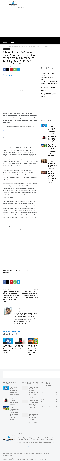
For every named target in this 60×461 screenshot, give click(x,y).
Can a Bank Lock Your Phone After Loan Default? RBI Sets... (52, 163)
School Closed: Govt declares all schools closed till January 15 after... (33, 405)
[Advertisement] (21, 10)
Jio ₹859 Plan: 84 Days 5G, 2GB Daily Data (20, 347)
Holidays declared (19, 270)
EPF (40, 39)
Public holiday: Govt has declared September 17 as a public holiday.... (33, 391)
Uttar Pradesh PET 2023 (8, 272)
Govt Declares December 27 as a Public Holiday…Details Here (33, 417)
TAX (37, 39)
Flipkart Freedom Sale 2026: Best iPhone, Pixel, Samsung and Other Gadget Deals (33, 349)
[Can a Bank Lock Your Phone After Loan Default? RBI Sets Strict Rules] (44, 161)
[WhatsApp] (15, 69)
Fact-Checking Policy (17, 453)
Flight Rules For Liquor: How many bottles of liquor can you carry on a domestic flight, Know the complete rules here (11, 296)
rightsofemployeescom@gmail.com (32, 446)
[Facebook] (4, 69)
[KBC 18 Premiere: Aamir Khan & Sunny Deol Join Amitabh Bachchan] (44, 173)
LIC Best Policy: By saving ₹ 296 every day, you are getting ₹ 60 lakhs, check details (30, 294)
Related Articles (11, 331)
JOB (43, 39)
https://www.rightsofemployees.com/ (21, 311)
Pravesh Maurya (8, 66)
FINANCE (27, 39)
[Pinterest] (11, 69)
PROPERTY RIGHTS (19, 39)
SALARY (33, 39)
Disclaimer (47, 452)
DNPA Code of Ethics (7, 453)
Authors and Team (8, 42)
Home (4, 46)
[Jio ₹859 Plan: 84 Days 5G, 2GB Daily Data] (20, 341)
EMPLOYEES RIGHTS (8, 39)
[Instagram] (17, 324)
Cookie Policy (31, 452)
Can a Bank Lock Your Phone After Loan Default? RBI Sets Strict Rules (48, 89)
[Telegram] (18, 69)
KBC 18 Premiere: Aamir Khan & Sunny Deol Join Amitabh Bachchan (48, 94)
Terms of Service (46, 453)
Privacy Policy (39, 453)
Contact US (24, 452)
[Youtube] (26, 324)
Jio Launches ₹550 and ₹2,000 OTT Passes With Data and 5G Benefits (8, 348)
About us (9, 452)
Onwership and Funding (29, 453)
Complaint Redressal (7, 455)
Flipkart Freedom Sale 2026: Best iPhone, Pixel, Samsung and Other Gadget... (52, 150)
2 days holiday (10, 270)
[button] (57, 39)
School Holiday (28, 270)
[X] (7, 69)
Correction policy (39, 452)
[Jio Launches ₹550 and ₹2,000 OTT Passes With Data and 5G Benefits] (8, 341)
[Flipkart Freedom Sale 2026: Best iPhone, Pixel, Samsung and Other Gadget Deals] (33, 341)
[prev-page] (4, 357)
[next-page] (6, 357)
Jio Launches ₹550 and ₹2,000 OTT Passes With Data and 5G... (52, 128)
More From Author (13, 334)
